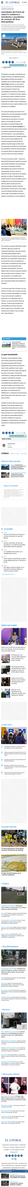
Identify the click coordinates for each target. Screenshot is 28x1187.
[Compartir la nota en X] (6, 62)
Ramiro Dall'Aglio (18, 126)
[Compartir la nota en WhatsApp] (9, 62)
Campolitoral (5, 1145)
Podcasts (12, 1147)
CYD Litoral (6, 1147)
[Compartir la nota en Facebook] (3, 62)
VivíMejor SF (7, 1149)
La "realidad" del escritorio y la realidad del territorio (13, 551)
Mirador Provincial (20, 1147)
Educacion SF (14, 1152)
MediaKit (14, 1169)
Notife (22, 1149)
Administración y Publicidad (13, 1165)
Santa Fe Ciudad (15, 453)
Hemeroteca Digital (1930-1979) (9, 1163)
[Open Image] (3, 35)
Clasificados (22, 1145)
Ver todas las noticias (8, 574)
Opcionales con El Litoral (18, 1167)
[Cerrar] (24, 65)
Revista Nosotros (14, 1145)
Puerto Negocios (15, 1149)
